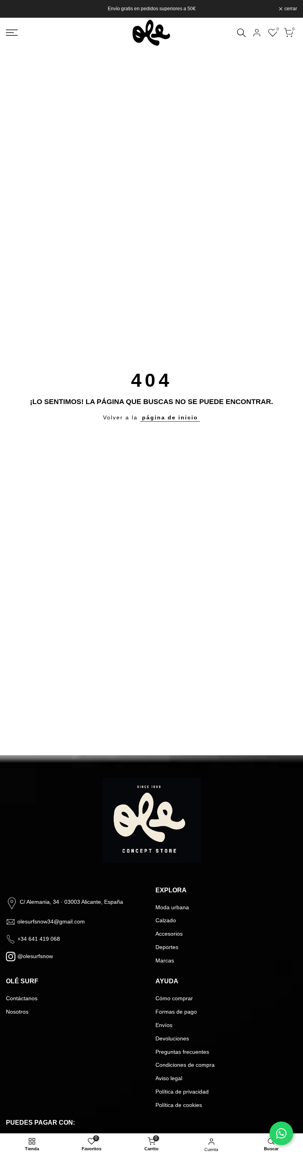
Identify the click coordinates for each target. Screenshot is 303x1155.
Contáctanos (21, 998)
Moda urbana (172, 907)
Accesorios (169, 934)
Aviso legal (168, 1078)
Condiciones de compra (185, 1065)
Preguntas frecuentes (182, 1052)
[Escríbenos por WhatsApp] (281, 1133)
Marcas (164, 960)
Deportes (166, 947)
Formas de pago (176, 1012)
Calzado (165, 920)
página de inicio (170, 417)
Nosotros (17, 1012)
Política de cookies (178, 1105)
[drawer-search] (241, 32)
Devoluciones (172, 1038)
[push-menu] (12, 33)
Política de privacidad (182, 1091)
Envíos (163, 1025)
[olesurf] (151, 33)
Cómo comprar (174, 998)
